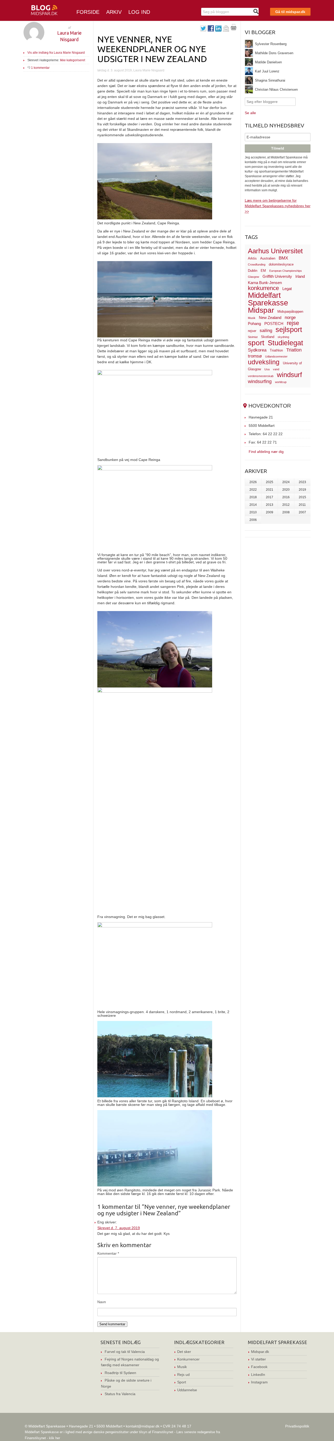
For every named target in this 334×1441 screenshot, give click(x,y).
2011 (302, 505)
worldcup (281, 382)
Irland (300, 276)
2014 (253, 505)
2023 (302, 482)
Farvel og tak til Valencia (125, 1352)
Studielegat (285, 343)
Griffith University (277, 276)
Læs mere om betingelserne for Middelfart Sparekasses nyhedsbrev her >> (278, 205)
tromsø (255, 356)
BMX (283, 258)
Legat (287, 288)
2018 (253, 497)
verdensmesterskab (260, 376)
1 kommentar (40, 68)
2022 (253, 489)
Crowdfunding (256, 264)
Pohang (254, 323)
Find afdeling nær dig (266, 451)
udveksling (263, 362)
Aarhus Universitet (275, 251)
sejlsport (289, 330)
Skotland (267, 337)
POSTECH (273, 323)
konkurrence (263, 288)
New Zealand (270, 317)
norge (290, 317)
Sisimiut (253, 336)
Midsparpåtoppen (290, 311)
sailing (266, 330)
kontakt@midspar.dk (142, 1426)
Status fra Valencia (120, 1394)
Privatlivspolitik (297, 1426)
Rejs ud (183, 1374)
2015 (302, 497)
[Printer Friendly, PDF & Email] (233, 29)
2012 (286, 505)
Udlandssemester (276, 356)
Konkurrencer (188, 1359)
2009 (269, 512)
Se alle (250, 113)
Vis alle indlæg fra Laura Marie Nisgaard (56, 52)
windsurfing (260, 381)
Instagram (259, 1382)
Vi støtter (258, 1359)
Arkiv (114, 12)
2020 (286, 489)
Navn (101, 1302)
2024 (286, 482)
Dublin (252, 271)
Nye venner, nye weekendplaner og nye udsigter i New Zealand (152, 49)
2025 (269, 482)
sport (256, 343)
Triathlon (276, 350)
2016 (286, 497)
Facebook (259, 1367)
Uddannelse (187, 1390)
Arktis (252, 258)
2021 (269, 489)
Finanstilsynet (162, 1432)
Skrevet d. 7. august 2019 (118, 1228)
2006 (253, 520)
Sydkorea (257, 350)
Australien (267, 258)
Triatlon (294, 350)
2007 (302, 512)
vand (276, 369)
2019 (302, 489)
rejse (293, 323)
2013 (269, 505)
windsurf (289, 374)
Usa (267, 369)
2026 (253, 482)
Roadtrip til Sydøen (120, 1373)
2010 (253, 512)
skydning (283, 336)
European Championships (285, 270)
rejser (252, 331)
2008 (286, 512)
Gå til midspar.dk (290, 12)
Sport (181, 1382)
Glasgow (253, 276)
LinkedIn (258, 1374)
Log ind (139, 12)
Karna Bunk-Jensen (265, 282)
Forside (87, 12)
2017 (269, 497)
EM (263, 271)
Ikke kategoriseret (72, 60)
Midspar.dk (260, 1352)
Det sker (184, 1352)
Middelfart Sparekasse (268, 299)
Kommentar (108, 1253)
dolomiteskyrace (281, 264)
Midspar (261, 310)
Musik (251, 317)
